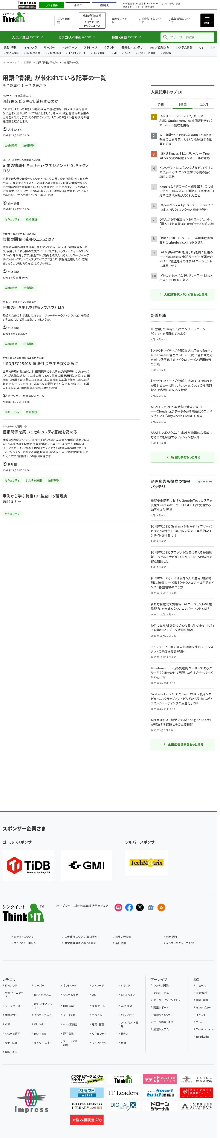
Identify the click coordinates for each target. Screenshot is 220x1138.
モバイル (97, 1015)
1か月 (204, 105)
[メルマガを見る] (118, 907)
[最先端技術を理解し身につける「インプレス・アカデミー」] (196, 1107)
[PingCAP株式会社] (28, 865)
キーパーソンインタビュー (168, 1000)
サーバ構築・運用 (163, 1022)
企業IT (77, 5)
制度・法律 (11, 1052)
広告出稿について (180, 20)
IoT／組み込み (159, 47)
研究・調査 (175, 4)
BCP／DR (40, 1033)
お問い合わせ (123, 936)
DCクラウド (162, 4)
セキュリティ (99, 1033)
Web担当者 (128, 4)
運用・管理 (98, 1024)
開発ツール (98, 1006)
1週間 (183, 105)
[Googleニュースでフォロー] (150, 907)
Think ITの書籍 (147, 53)
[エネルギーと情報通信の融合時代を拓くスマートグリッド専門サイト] (160, 1094)
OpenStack (54, 53)
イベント (201, 1014)
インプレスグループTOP (180, 943)
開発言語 (68, 1006)
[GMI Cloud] (86, 865)
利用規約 (171, 936)
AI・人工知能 (12, 53)
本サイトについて (24, 936)
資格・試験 (11, 1043)
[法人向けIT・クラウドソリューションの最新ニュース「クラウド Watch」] (87, 1094)
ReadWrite (202, 1036)
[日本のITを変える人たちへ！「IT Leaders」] (123, 1094)
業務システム (161, 992)
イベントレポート (77, 53)
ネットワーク (69, 47)
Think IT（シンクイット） (23, 17)
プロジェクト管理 (129, 1024)
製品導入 (104, 5)
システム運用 (12, 1033)
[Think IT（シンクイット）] (23, 918)
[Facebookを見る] (129, 907)
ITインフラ (30, 47)
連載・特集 (10, 47)
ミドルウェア (128, 994)
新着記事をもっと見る (185, 457)
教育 (123, 1043)
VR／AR (39, 1024)
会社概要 (120, 943)
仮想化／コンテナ (132, 47)
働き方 (124, 1033)
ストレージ (90, 47)
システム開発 (184, 47)
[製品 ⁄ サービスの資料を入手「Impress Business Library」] (87, 1107)
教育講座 (149, 7)
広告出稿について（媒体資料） (82, 936)
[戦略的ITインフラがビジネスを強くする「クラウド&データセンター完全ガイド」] (87, 1080)
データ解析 (69, 1015)
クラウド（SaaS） (43, 1015)
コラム (199, 1022)
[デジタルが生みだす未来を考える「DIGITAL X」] (123, 1107)
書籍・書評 (202, 1000)
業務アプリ (11, 1015)
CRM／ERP (127, 1015)
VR (115, 53)
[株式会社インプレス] (31, 1101)
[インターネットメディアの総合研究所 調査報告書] (196, 1080)
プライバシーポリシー (26, 943)
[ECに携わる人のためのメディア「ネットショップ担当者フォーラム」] (196, 1094)
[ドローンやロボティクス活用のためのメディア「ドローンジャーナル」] (160, 1107)
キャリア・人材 (42, 1043)
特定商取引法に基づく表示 (80, 943)
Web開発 (126, 1006)
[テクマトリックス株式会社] (146, 863)
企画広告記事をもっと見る (186, 744)
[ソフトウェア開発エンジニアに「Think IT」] (123, 1080)
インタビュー (100, 53)
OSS (7, 1024)
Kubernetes (33, 53)
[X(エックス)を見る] (140, 907)
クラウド (109, 47)
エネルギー (128, 7)
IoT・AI (151, 4)
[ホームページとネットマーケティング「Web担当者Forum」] (160, 1080)
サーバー (49, 47)
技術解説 (201, 992)
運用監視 (68, 1033)
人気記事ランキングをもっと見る (186, 294)
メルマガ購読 (63, 20)
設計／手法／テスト (43, 1006)
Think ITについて (150, 20)
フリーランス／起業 (71, 1042)
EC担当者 (141, 4)
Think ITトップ (11, 62)
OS (201, 47)
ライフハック (99, 1043)
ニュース (201, 985)
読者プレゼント (119, 20)
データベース (12, 1006)
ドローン (139, 7)
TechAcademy (205, 1029)
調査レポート (161, 1007)
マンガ (127, 53)
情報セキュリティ (163, 1014)
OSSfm (167, 53)
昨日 (161, 105)
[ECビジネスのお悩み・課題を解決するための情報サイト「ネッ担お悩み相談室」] (87, 1121)
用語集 (27, 62)
